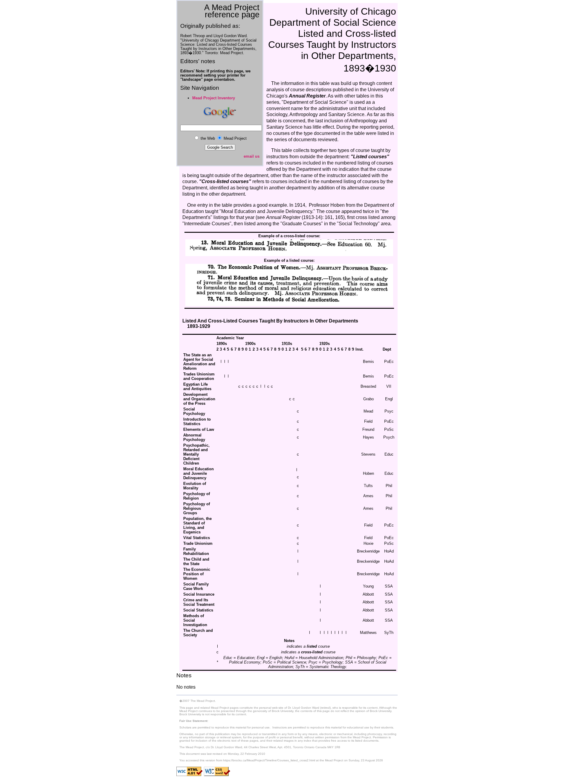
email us (251, 156)
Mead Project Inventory (213, 98)
